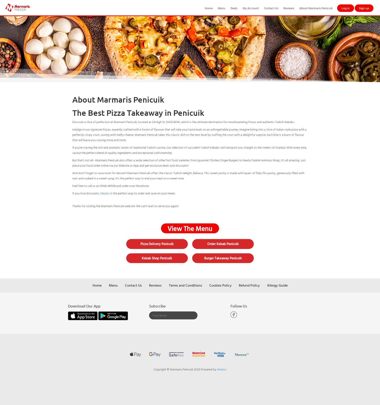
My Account (251, 8)
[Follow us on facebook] (233, 317)
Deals (234, 8)
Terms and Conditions (185, 285)
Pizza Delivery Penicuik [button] (157, 243)
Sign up (364, 8)
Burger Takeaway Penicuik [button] (223, 258)
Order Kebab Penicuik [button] (223, 243)
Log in (346, 8)
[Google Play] (113, 315)
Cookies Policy (220, 285)
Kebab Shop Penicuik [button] (157, 258)
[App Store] (83, 315)
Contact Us (271, 8)
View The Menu (190, 228)
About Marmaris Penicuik (316, 8)
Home (209, 8)
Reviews (288, 8)
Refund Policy (249, 285)
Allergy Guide (277, 285)
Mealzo (105, 193)
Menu (221, 8)
